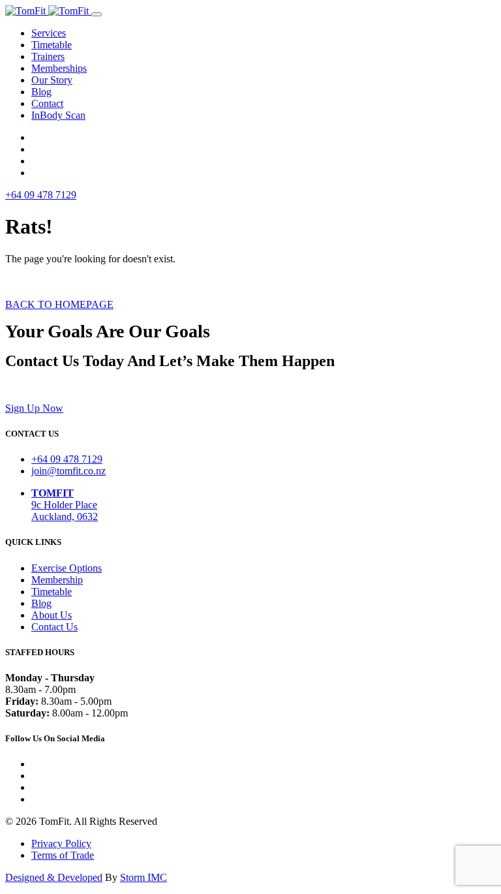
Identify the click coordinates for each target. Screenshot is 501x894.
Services (48, 33)
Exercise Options (66, 568)
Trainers (48, 56)
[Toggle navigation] (96, 14)
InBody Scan (58, 115)
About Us (51, 615)
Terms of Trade (62, 855)
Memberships (59, 68)
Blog (41, 91)
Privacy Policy (61, 843)
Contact (47, 103)
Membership (57, 579)
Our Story (51, 79)
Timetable (51, 44)
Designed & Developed (53, 877)
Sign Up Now (34, 408)
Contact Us (54, 626)
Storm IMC (143, 877)
